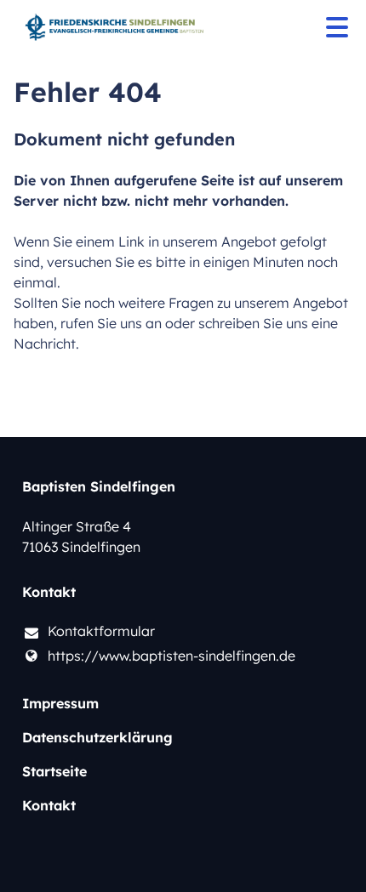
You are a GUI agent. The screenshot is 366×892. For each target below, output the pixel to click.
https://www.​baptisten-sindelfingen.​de (171, 655)
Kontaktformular (101, 630)
